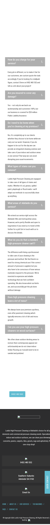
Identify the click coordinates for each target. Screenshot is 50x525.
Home (4, 504)
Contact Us (13, 509)
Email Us (26, 492)
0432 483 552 (17, 394)
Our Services (24, 504)
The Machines (37, 504)
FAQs (4, 509)
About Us (12, 504)
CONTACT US (34, 394)
